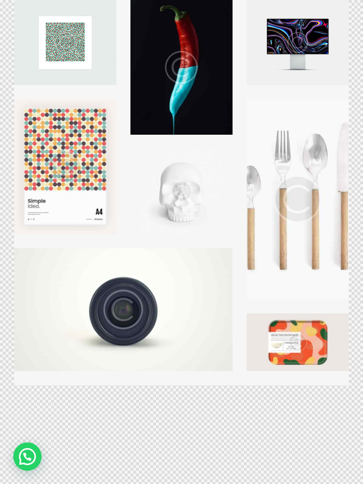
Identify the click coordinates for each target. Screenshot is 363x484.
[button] (27, 456)
